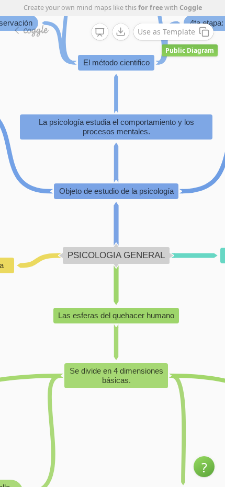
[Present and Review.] (100, 32)
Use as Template (166, 32)
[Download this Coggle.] (121, 32)
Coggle (190, 7)
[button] (204, 466)
